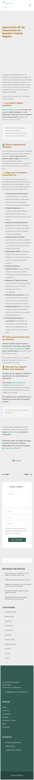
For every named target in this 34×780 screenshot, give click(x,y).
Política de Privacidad (10, 682)
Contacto (6, 727)
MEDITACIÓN (10, 640)
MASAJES (8, 635)
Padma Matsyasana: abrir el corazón (18, 580)
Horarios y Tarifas (9, 720)
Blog (4, 724)
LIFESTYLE (9, 630)
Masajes (5, 717)
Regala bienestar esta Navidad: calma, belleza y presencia (16, 598)
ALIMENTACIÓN (10, 612)
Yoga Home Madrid (12, 448)
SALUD (7, 653)
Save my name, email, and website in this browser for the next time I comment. (16, 531)
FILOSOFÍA (9, 626)
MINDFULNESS (10, 644)
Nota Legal (6, 685)
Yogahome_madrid (13, 750)
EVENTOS (8, 621)
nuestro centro (8, 348)
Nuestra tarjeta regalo (10, 110)
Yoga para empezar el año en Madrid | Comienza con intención (18, 585)
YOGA (7, 658)
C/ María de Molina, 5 (14, 742)
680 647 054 (10, 746)
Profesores (6, 714)
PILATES (8, 649)
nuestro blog (13, 432)
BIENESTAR (9, 616)
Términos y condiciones (11, 687)
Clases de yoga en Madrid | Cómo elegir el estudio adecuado (17, 574)
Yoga (4, 707)
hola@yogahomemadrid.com (16, 692)
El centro (5, 710)
